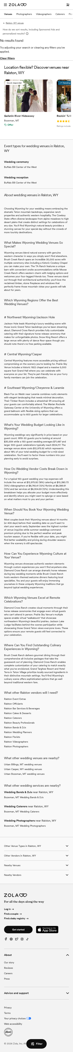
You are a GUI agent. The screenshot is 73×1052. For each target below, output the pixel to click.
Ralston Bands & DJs (15, 727)
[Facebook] (5, 939)
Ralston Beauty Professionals (19, 722)
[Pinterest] (11, 939)
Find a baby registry (14, 918)
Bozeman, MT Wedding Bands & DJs (23, 797)
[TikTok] (27, 939)
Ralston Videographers (16, 741)
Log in (7, 909)
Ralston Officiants (13, 703)
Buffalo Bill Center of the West (20, 167)
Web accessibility (13, 1023)
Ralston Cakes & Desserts (17, 713)
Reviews (8, 968)
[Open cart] (68, 5)
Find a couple (11, 913)
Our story (9, 962)
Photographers (24, 14)
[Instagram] (22, 939)
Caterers (60, 14)
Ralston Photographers (16, 746)
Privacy (8, 1007)
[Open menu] (5, 5)
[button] (49, 83)
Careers (8, 973)
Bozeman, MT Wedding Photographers (25, 825)
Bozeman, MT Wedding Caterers (21, 811)
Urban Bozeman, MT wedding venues (24, 774)
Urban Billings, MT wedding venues (23, 764)
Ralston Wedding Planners (18, 732)
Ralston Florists (12, 737)
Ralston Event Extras (15, 699)
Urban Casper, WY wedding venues (23, 769)
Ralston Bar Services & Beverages (22, 708)
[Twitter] (16, 939)
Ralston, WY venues (15, 23)
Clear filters (7, 58)
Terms (7, 1013)
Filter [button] (39, 1043)
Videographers (43, 14)
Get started (18, 929)
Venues (8, 14)
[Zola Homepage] (17, 4)
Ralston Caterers (13, 718)
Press (7, 978)
